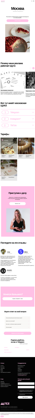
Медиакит (20, 371)
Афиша (19, 368)
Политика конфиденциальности (5, 383)
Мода (2, 369)
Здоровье (3, 368)
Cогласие (29, 390)
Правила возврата (4, 386)
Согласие (22, 393)
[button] (4, 155)
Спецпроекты (20, 366)
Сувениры (20, 369)
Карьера (2, 381)
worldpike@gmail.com (22, 375)
